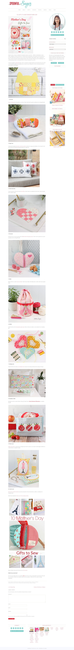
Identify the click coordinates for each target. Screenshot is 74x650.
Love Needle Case (21, 366)
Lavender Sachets (61, 628)
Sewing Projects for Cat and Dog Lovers (42, 634)
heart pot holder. (19, 281)
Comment (10, 594)
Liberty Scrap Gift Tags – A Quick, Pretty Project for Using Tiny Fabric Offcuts (37, 637)
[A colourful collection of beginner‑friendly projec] (62, 75)
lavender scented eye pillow (21, 146)
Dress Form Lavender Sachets (13, 491)
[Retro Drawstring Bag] (57, 117)
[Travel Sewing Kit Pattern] (57, 96)
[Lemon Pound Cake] (57, 138)
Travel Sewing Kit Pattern (57, 105)
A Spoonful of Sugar (37, 4)
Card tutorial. (25, 570)
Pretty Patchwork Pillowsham (34, 401)
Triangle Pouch (51, 628)
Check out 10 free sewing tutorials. (22, 495)
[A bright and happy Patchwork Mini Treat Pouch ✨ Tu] (53, 80)
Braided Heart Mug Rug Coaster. (27, 236)
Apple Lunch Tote (11, 446)
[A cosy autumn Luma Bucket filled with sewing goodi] (62, 80)
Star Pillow (23, 191)
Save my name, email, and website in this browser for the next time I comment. (21, 616)
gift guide (17, 62)
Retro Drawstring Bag (57, 126)
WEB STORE (54, 62)
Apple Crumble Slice (56, 629)
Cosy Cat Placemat (11, 102)
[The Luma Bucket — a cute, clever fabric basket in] (53, 70)
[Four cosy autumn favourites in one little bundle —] (53, 75)
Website (9, 611)
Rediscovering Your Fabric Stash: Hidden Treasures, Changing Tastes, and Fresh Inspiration (31, 637)
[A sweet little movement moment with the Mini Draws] (62, 70)
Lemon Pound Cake (57, 146)
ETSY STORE (61, 62)
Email (9, 607)
